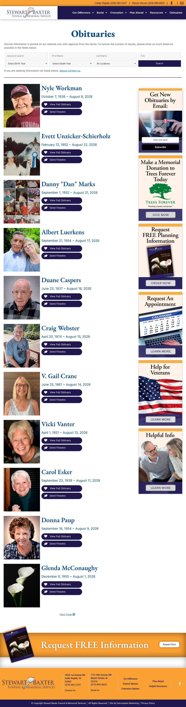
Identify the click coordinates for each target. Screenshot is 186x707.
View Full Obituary (60, 104)
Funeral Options (130, 683)
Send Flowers (57, 111)
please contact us (70, 70)
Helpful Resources (158, 686)
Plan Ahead (158, 681)
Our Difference (130, 679)
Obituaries (176, 12)
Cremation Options (130, 688)
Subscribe (160, 147)
